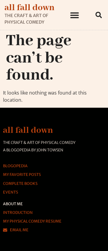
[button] (75, 15)
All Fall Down (29, 7)
